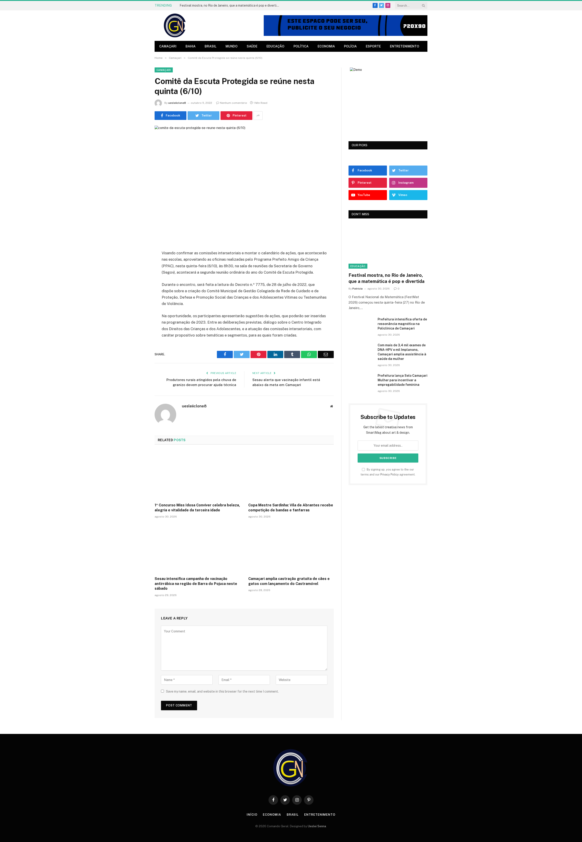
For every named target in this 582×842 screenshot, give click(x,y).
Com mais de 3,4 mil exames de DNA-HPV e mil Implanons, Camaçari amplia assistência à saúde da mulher (402, 352)
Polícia (350, 46)
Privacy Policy (389, 474)
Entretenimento (404, 46)
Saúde (252, 46)
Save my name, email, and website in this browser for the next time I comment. (222, 691)
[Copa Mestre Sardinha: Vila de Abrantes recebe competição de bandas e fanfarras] (291, 475)
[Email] (138, 311)
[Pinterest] (138, 299)
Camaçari (167, 46)
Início (252, 814)
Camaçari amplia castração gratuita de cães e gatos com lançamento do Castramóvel (289, 581)
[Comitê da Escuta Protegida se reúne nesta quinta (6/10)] (244, 184)
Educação (275, 46)
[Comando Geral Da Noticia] (175, 25)
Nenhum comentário (233, 102)
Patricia (357, 288)
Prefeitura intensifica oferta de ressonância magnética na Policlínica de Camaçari (402, 323)
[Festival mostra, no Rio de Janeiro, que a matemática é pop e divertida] (388, 246)
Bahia (191, 46)
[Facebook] (138, 265)
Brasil (210, 46)
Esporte (373, 46)
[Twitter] (138, 276)
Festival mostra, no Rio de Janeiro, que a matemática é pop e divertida (230, 5)
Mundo (232, 46)
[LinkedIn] (138, 288)
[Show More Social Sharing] (258, 115)
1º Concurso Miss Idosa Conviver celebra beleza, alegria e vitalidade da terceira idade (197, 507)
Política (301, 46)
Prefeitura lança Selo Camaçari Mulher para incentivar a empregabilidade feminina (402, 380)
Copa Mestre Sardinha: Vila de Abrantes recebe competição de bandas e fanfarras (290, 507)
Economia (326, 46)
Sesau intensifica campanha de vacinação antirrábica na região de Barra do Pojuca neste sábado (196, 584)
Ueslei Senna (317, 826)
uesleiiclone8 (177, 102)
